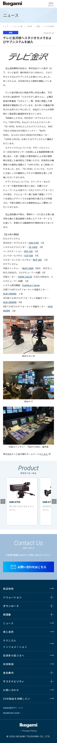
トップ (5, 26)
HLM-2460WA (9, 293)
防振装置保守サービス (13, 707)
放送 (38, 26)
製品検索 (8, 588)
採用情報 (8, 664)
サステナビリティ (13, 681)
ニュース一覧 (17, 26)
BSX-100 (28, 251)
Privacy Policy (29, 730)
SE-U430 (33, 247)
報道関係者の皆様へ (12, 713)
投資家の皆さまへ (13, 655)
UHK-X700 (34, 242)
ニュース (8, 623)
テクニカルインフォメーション (15, 644)
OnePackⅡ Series (31, 285)
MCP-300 (37, 259)
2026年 (29, 26)
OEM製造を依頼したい (16, 698)
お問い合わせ (11, 690)
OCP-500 (28, 255)
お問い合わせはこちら (31, 567)
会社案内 (8, 673)
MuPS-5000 (27, 268)
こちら (44, 454)
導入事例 (8, 632)
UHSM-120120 (25, 276)
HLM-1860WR (10, 302)
